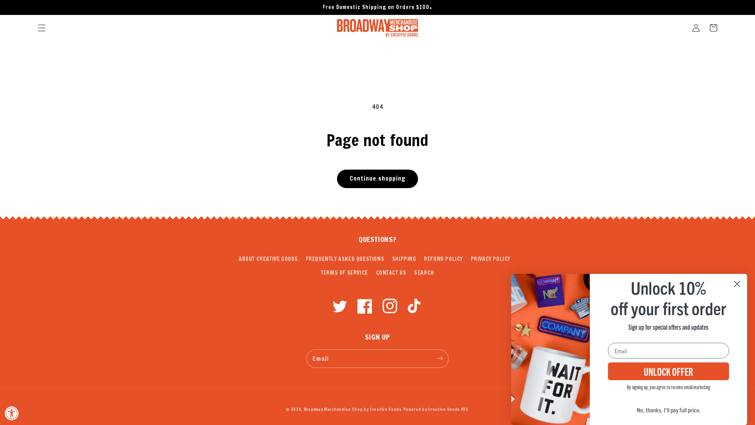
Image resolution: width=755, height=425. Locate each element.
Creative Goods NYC (448, 409)
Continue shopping (377, 178)
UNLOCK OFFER (668, 371)
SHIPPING (404, 259)
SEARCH (424, 273)
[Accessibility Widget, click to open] (12, 413)
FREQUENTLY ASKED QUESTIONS (345, 259)
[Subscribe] (439, 358)
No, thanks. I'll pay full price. (669, 410)
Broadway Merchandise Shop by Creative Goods (353, 409)
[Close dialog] (737, 284)
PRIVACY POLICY (490, 259)
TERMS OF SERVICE (344, 273)
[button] (41, 28)
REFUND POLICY (443, 259)
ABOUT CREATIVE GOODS (268, 259)
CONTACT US (391, 273)
